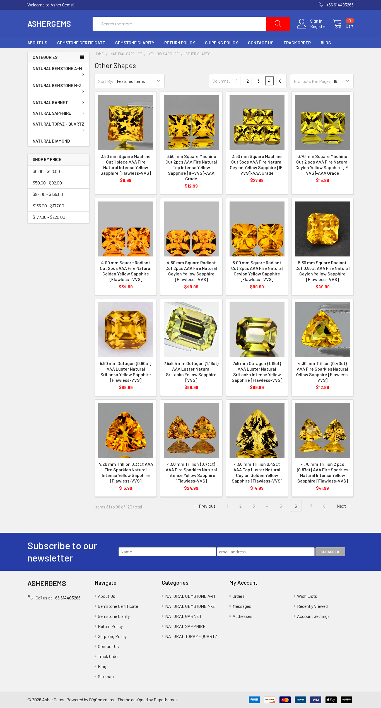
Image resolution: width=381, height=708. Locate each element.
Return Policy (179, 42)
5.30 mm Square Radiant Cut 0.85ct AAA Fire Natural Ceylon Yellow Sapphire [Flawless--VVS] (322, 271)
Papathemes (166, 699)
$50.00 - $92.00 (47, 182)
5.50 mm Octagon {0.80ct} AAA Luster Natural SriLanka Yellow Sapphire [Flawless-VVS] (125, 372)
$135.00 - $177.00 (48, 205)
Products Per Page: (312, 81)
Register (318, 26)
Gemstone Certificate (81, 42)
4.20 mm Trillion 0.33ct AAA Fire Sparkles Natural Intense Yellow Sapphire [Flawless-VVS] (125, 472)
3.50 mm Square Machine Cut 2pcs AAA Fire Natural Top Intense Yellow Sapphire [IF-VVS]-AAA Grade (191, 167)
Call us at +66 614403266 (58, 597)
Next (342, 505)
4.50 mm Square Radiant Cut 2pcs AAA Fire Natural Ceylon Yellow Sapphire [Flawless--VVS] (191, 271)
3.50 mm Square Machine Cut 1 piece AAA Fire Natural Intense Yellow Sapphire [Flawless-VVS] (125, 164)
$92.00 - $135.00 (48, 194)
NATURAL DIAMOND (51, 140)
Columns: (221, 80)
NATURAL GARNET (50, 102)
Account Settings (313, 616)
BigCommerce (102, 699)
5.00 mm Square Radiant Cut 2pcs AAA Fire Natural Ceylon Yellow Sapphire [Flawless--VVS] (257, 271)
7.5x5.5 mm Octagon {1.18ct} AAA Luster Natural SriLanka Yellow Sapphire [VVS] (191, 372)
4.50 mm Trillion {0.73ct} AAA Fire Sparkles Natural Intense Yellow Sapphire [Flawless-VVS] (191, 472)
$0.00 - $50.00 (46, 171)
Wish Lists (307, 596)
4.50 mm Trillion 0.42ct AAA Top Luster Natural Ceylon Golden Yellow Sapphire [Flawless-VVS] (257, 472)
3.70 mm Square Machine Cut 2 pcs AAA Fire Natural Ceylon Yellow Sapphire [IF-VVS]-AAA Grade (322, 164)
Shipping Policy (221, 42)
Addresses (242, 616)
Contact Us (260, 42)
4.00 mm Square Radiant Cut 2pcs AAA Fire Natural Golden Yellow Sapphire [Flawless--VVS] (125, 271)
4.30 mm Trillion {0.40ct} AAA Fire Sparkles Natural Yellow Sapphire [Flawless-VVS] (322, 372)
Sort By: (106, 81)
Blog (326, 42)
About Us (37, 42)
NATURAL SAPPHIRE (52, 113)
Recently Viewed (312, 606)
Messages (242, 606)
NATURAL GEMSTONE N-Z (57, 85)
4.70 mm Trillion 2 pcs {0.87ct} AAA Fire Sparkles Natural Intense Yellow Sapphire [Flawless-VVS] (322, 472)
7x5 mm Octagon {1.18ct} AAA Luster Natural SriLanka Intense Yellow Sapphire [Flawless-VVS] (257, 372)
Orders (239, 596)
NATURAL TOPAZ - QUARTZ (58, 123)
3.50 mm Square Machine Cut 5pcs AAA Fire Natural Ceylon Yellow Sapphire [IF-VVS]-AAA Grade (257, 164)
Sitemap (106, 676)
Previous (207, 505)
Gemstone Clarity (134, 42)
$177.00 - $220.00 (49, 217)
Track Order (297, 42)
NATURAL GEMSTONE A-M (57, 68)
